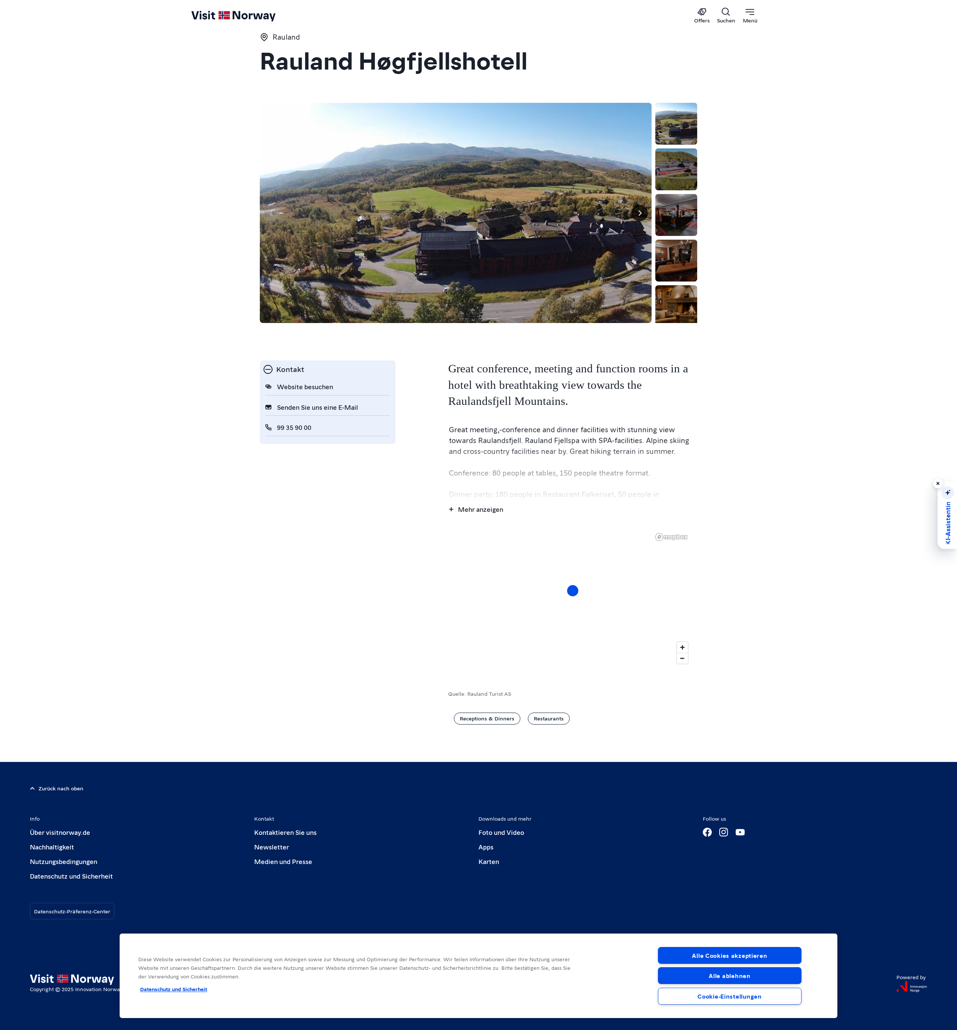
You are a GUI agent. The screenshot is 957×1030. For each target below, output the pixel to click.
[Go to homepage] (245, 16)
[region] (573, 598)
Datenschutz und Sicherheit (71, 875)
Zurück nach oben (61, 788)
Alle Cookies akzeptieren (729, 955)
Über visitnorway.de (60, 832)
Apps (485, 846)
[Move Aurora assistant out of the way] (938, 483)
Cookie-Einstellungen (729, 996)
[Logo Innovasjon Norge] (911, 986)
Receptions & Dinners (487, 718)
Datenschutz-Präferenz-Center (72, 911)
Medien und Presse (283, 861)
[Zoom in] (682, 647)
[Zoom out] (682, 658)
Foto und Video (501, 832)
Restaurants (549, 718)
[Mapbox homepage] (671, 537)
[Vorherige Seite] (272, 213)
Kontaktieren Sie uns (285, 832)
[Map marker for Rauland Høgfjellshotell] (572, 590)
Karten (488, 861)
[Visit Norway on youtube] (740, 832)
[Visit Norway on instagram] (723, 832)
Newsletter (271, 846)
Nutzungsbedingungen (63, 861)
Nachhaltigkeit (52, 846)
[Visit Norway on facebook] (707, 832)
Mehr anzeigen (480, 509)
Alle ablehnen (729, 976)
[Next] (639, 213)
